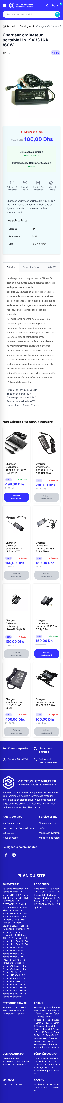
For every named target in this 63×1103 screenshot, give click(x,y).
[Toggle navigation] (5, 6)
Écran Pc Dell (40, 1038)
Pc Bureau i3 (49, 898)
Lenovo (18, 1084)
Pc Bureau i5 (52, 901)
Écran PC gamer (42, 1007)
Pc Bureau (54, 888)
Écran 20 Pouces (44, 1013)
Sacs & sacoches (14, 907)
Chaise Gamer (52, 1084)
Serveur (20, 1013)
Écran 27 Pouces (44, 1023)
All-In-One (41, 891)
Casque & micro (50, 1064)
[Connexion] (53, 5)
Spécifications (31, 267)
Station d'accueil (10, 926)
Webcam (38, 1070)
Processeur (8, 1061)
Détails (11, 267)
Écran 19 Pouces (51, 1010)
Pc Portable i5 (15, 938)
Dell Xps (17, 960)
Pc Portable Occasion (13, 888)
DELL (5, 1084)
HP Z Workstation (11, 1007)
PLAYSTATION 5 (43, 1087)
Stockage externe (42, 1067)
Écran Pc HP (52, 1035)
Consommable (41, 1058)
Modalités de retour (49, 837)
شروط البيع (8, 832)
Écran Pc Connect (50, 1047)
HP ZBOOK (9, 901)
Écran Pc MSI (40, 1044)
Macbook (17, 922)
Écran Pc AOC (50, 1041)
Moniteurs (39, 1084)
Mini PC (51, 891)
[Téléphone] (48, 6)
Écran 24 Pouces (51, 1020)
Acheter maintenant (16, 497)
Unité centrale (41, 888)
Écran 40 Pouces (44, 1032)
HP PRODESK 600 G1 (44, 904)
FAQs (42, 828)
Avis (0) (51, 267)
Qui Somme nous (12, 823)
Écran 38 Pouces (51, 1029)
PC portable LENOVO (18, 898)
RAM (17, 1061)
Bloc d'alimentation (17, 1064)
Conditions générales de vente (19, 828)
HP (11, 1084)
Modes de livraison (49, 832)
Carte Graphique (11, 1058)
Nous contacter (11, 837)
